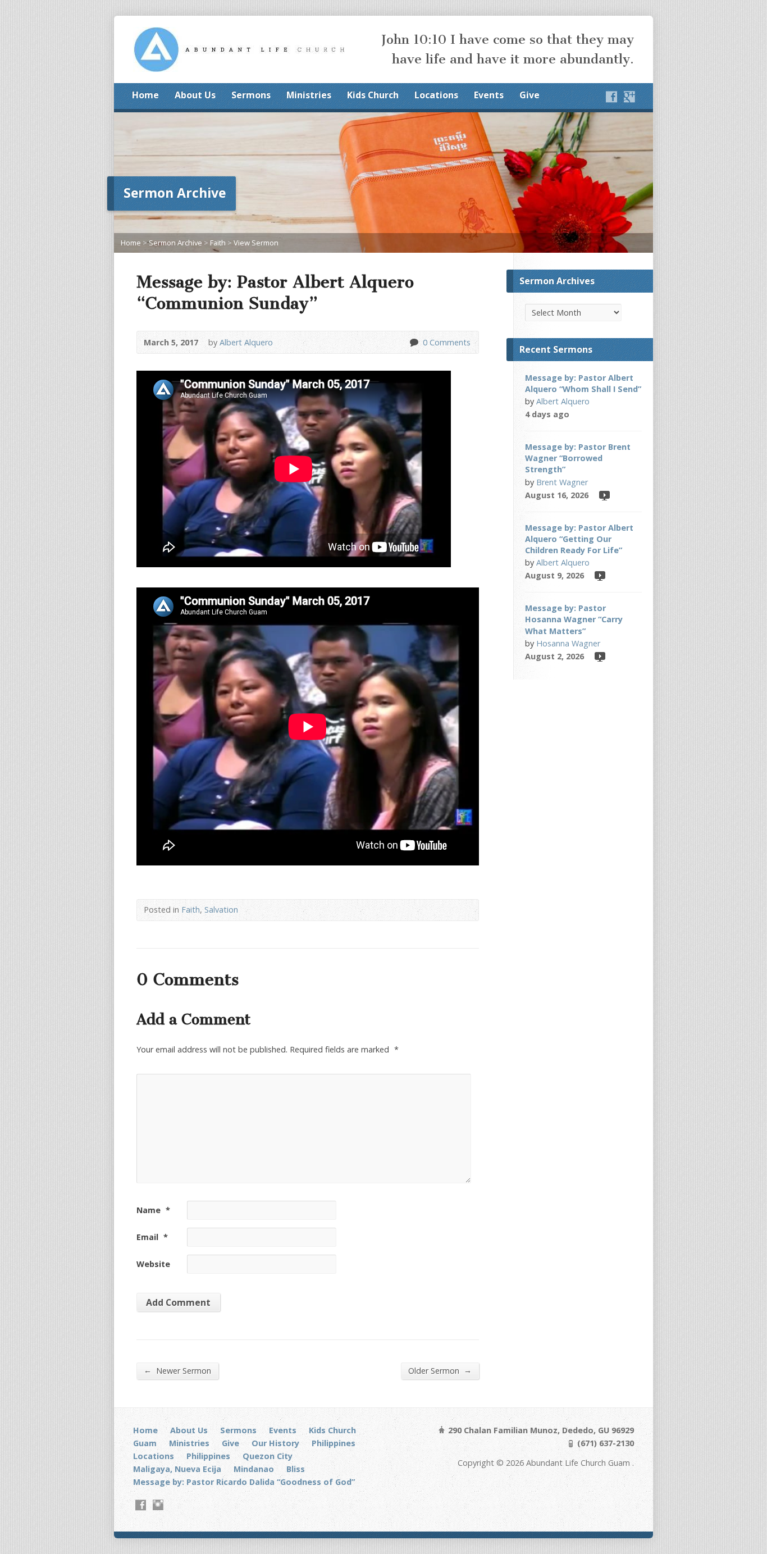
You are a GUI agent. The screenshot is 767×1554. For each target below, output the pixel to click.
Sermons (251, 95)
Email (152, 1237)
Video (603, 495)
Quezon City (268, 1456)
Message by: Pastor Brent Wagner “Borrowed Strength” (578, 458)
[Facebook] (611, 96)
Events (489, 95)
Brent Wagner (562, 482)
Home (145, 95)
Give (529, 95)
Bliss (295, 1469)
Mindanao (254, 1469)
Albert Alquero (246, 342)
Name (153, 1210)
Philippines (333, 1443)
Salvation (221, 909)
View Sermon (256, 243)
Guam (145, 1443)
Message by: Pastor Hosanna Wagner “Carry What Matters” (574, 619)
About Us (195, 95)
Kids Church (373, 95)
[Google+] (629, 96)
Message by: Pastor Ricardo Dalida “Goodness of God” (244, 1481)
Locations (436, 95)
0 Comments (413, 342)
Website (153, 1264)
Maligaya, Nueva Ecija (177, 1469)
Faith (218, 243)
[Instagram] (158, 1505)
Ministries (308, 95)
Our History (275, 1443)
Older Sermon (440, 1370)
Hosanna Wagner (568, 643)
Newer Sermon (177, 1370)
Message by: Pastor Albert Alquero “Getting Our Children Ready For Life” (579, 538)
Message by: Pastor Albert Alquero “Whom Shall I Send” (583, 383)
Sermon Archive (175, 243)
